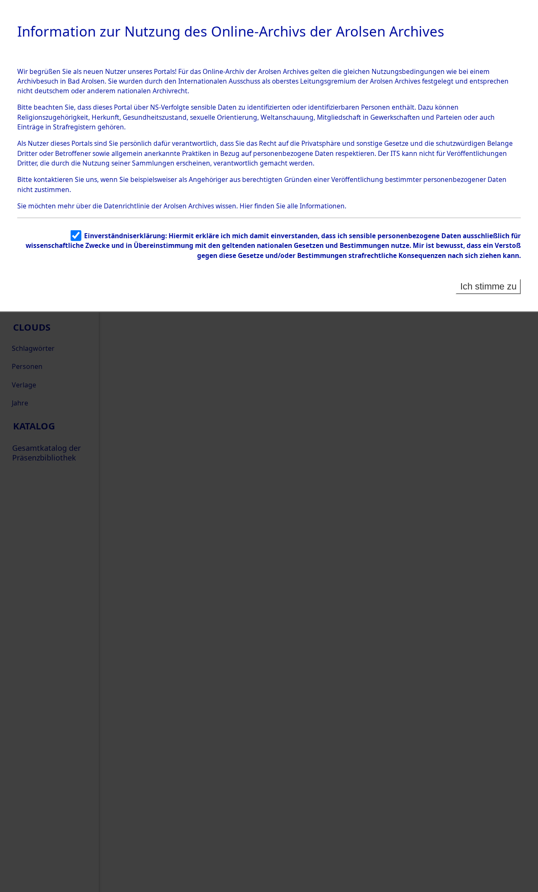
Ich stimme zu (488, 286)
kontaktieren (53, 179)
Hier (246, 206)
